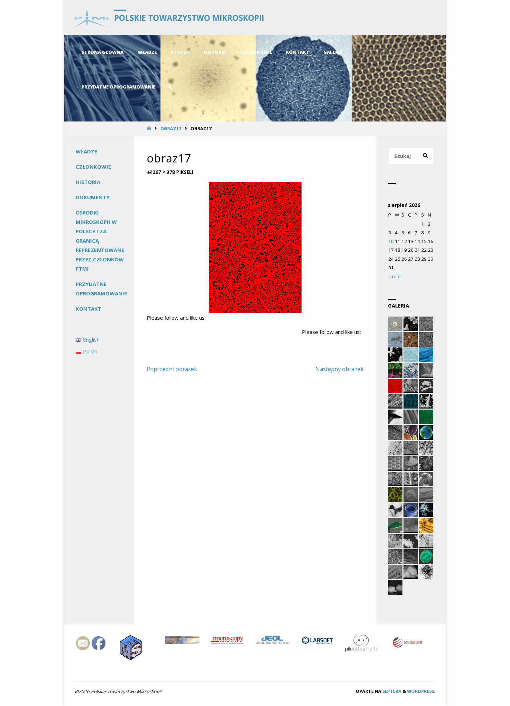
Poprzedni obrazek (172, 369)
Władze (86, 151)
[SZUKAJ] (425, 156)
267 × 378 (164, 172)
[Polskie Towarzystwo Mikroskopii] (92, 17)
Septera (391, 691)
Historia (88, 181)
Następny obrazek (339, 369)
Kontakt (88, 308)
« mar (394, 276)
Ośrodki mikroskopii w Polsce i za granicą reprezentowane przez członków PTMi (100, 240)
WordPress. (421, 691)
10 (391, 241)
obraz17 (170, 128)
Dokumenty (93, 197)
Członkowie (93, 166)
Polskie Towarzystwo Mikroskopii (189, 17)
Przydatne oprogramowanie (101, 288)
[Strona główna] (150, 128)
